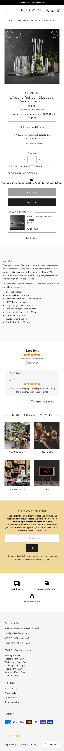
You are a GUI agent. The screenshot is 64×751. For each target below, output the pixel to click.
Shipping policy (12, 702)
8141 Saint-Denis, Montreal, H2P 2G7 (22, 628)
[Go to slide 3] (32, 397)
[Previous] (9, 34)
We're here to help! (46, 589)
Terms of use (10, 697)
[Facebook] (6, 736)
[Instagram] (9, 736)
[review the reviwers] (10, 380)
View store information (33, 144)
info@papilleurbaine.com (16, 633)
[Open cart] (57, 10)
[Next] (17, 34)
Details (42, 2)
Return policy (11, 688)
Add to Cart (32, 192)
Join (32, 548)
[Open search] (47, 10)
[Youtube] (18, 736)
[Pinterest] (13, 736)
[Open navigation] (7, 10)
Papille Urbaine (29, 744)
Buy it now (32, 202)
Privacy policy (11, 693)
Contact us (31, 238)
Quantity (32, 153)
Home (11, 20)
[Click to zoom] (54, 34)
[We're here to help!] (46, 585)
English (8, 714)
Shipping (23, 110)
